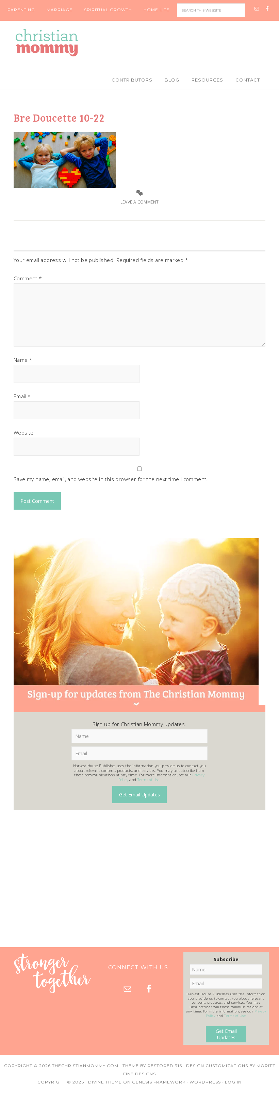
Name (23, 359)
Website (24, 432)
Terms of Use (148, 779)
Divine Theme (105, 1082)
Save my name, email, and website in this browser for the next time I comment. (111, 479)
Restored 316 (164, 1065)
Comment (28, 278)
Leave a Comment (139, 202)
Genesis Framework (158, 1082)
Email (22, 396)
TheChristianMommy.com (85, 1065)
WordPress (205, 1082)
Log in (233, 1082)
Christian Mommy (139, 42)
